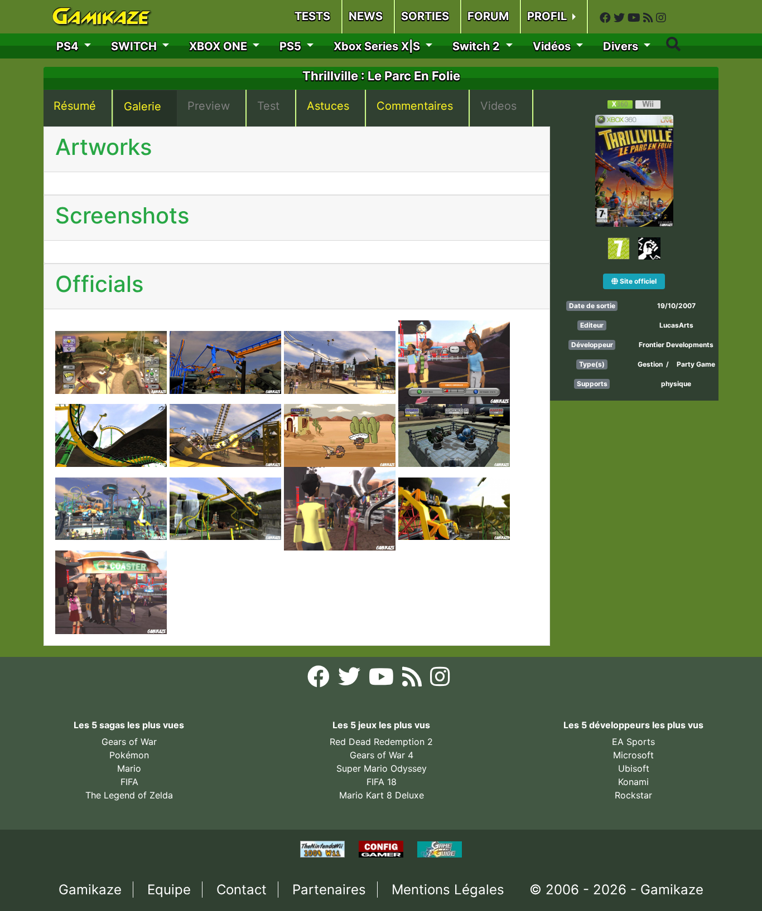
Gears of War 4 (381, 755)
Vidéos (553, 46)
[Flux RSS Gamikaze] (649, 17)
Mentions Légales (448, 889)
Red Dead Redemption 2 (381, 741)
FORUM (488, 16)
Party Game (696, 364)
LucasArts (676, 325)
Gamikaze (90, 889)
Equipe (169, 889)
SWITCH (135, 46)
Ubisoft (633, 768)
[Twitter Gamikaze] (621, 17)
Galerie (142, 106)
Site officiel (637, 281)
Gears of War (129, 741)
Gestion (651, 364)
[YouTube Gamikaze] (635, 17)
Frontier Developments (676, 344)
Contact (241, 889)
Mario (129, 768)
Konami (633, 781)
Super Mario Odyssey (381, 768)
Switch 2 (477, 46)
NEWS (366, 16)
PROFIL (548, 16)
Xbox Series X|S (378, 46)
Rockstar (633, 795)
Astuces (328, 106)
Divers (622, 46)
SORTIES (425, 16)
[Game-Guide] (439, 848)
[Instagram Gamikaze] (661, 17)
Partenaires (329, 889)
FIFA (129, 781)
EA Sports (633, 741)
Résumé (75, 106)
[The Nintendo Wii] (324, 848)
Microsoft (633, 755)
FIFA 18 (381, 781)
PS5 (291, 46)
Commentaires (415, 106)
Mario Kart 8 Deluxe (381, 795)
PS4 (68, 46)
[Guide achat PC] (382, 848)
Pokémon (129, 755)
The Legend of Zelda (129, 795)
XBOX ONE (219, 46)
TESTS (312, 16)
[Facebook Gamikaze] (607, 17)
